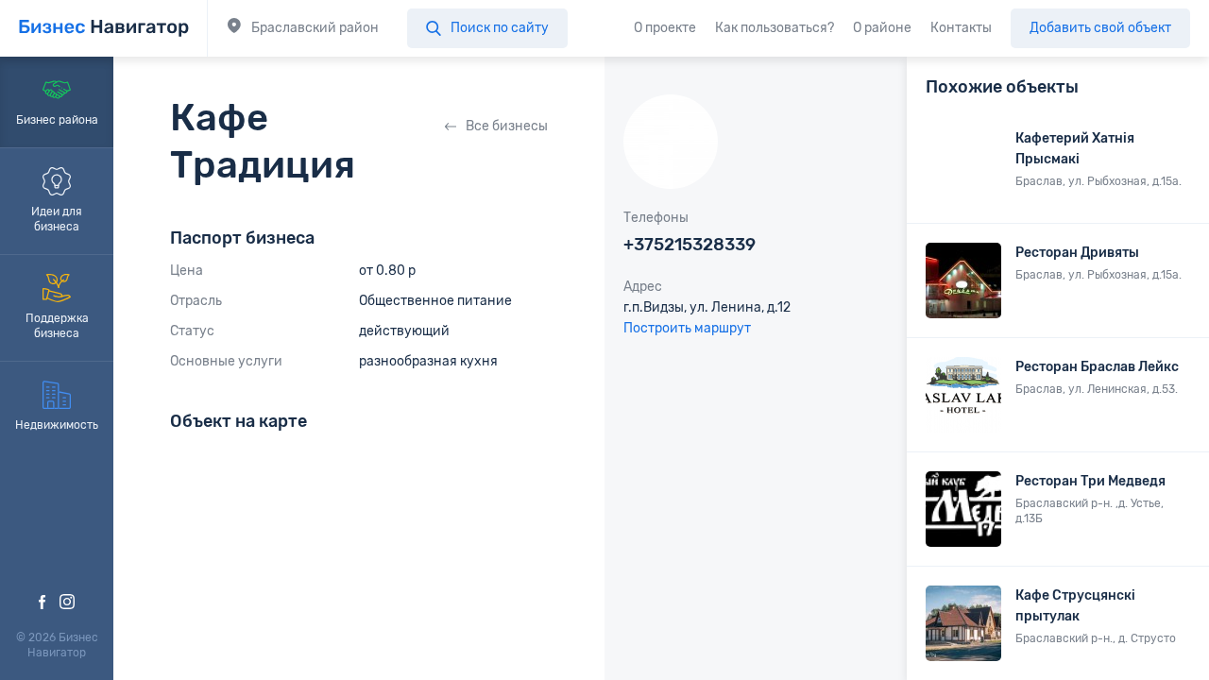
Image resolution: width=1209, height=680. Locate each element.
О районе (882, 28)
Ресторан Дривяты (1077, 253)
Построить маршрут (687, 328)
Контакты (961, 28)
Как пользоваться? (774, 28)
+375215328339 (689, 244)
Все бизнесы (507, 126)
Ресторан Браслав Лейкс (1097, 367)
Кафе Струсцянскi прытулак (1075, 605)
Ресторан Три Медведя (1090, 481)
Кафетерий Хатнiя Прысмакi (1074, 148)
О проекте (665, 28)
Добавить (1100, 28)
